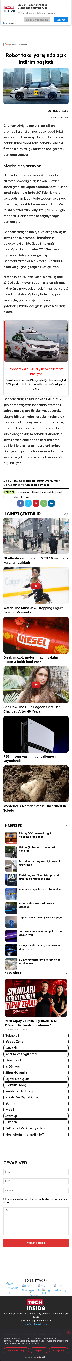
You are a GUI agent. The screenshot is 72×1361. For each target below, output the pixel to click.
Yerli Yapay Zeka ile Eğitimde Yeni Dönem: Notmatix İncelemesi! (31, 1023)
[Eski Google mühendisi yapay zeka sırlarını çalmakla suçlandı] (11, 880)
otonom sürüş (48, 492)
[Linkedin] (51, 503)
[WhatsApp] (43, 503)
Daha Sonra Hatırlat (37, 19)
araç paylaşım (23, 492)
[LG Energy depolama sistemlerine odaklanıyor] (11, 964)
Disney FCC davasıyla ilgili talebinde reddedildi (35, 835)
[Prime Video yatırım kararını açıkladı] (11, 908)
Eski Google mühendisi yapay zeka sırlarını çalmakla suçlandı (40, 877)
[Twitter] (28, 503)
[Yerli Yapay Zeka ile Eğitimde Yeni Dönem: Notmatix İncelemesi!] (36, 998)
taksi (27, 497)
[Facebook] (20, 503)
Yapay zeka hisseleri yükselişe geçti (40, 917)
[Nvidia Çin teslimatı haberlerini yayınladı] (11, 852)
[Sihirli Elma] (29, 1288)
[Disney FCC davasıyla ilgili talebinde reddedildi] (11, 838)
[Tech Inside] (61, 1288)
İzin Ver (61, 19)
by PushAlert (11, 23)
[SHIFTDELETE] (13, 1287)
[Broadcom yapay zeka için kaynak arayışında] (11, 866)
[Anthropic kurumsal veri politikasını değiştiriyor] (11, 936)
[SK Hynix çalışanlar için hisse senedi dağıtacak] (11, 950)
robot (59, 492)
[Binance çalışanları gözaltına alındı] (11, 894)
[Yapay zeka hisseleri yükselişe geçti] (11, 922)
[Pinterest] (36, 503)
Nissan (35, 492)
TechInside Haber (57, 110)
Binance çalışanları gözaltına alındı (40, 889)
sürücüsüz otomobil (13, 497)
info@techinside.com (36, 1324)
